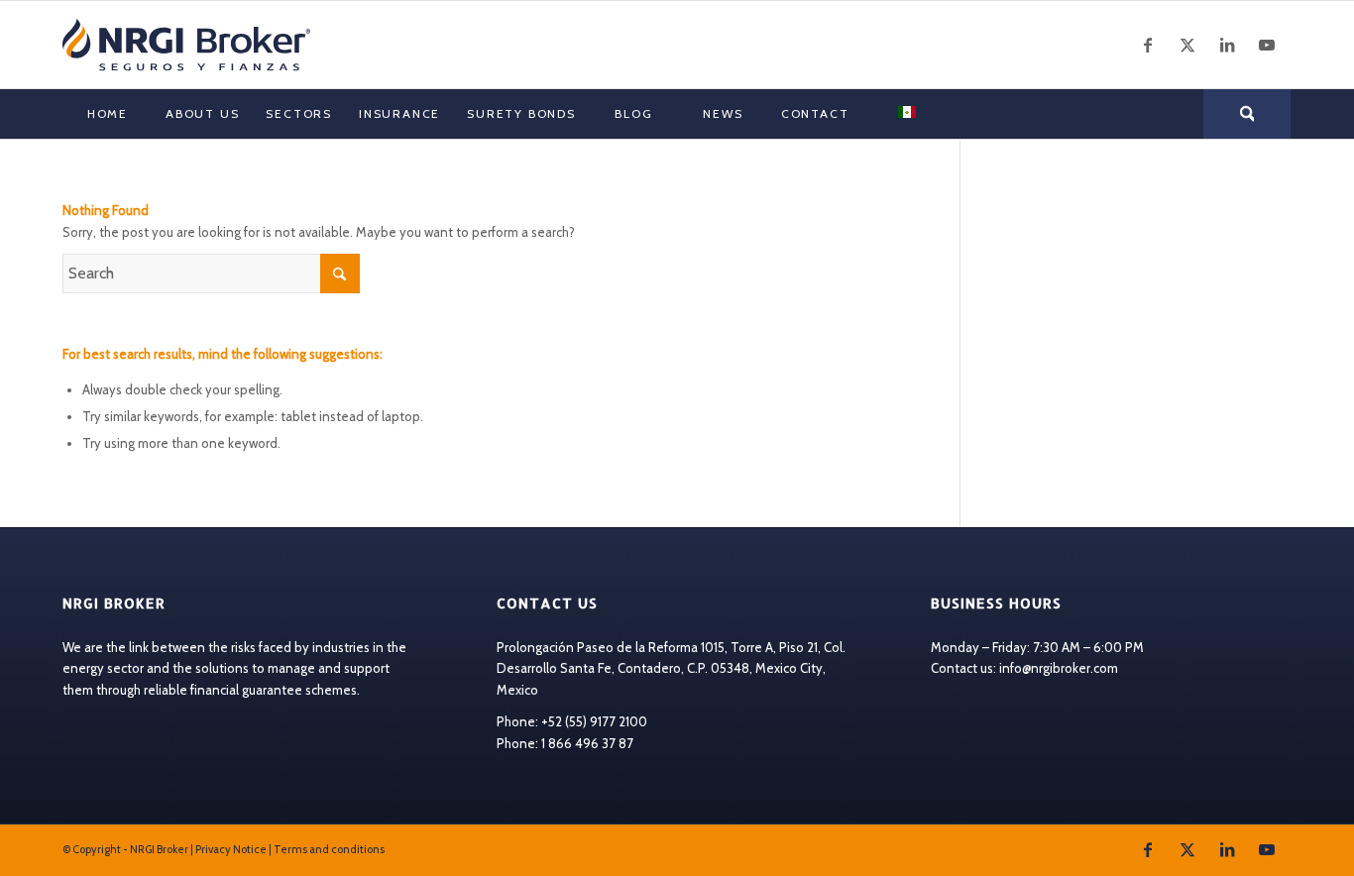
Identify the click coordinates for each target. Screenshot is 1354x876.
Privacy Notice (231, 849)
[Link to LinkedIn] (1227, 44)
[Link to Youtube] (1267, 44)
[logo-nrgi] (186, 44)
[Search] (1247, 114)
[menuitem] (107, 114)
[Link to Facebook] (1148, 44)
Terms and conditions (329, 849)
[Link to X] (1187, 44)
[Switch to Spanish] (906, 114)
